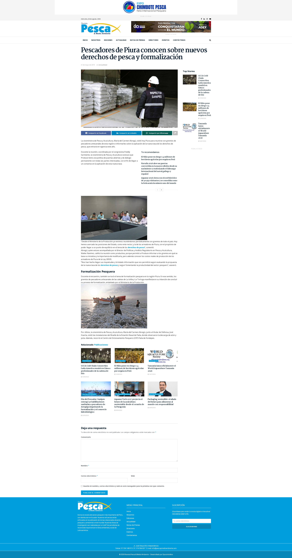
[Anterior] (157, 189)
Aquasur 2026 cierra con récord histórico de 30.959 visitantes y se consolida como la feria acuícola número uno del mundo (159, 181)
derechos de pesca (136, 247)
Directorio (153, 40)
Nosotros (95, 40)
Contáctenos (179, 40)
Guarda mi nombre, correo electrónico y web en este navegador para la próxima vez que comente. (123, 486)
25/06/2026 (85, 415)
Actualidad (121, 40)
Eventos (165, 40)
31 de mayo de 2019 (88, 65)
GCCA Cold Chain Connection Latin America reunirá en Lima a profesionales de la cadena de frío (95, 369)
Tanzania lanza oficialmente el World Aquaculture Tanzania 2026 (162, 368)
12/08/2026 (118, 374)
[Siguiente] (161, 189)
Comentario (86, 437)
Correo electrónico (89, 476)
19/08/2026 (85, 377)
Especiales (87, 361)
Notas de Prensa (137, 40)
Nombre (85, 466)
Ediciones (108, 40)
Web (133, 476)
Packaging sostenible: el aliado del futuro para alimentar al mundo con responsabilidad (162, 402)
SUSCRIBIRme (191, 527)
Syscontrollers (168, 554)
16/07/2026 (152, 374)
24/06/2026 (118, 410)
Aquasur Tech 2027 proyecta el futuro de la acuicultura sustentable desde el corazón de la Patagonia (129, 403)
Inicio (85, 40)
